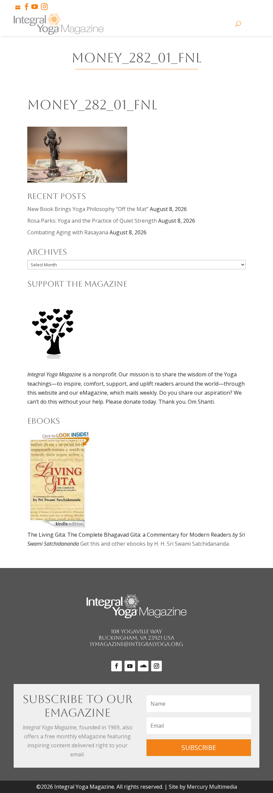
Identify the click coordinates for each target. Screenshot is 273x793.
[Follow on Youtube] (130, 666)
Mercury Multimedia (212, 786)
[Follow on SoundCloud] (143, 666)
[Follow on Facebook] (116, 666)
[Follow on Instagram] (156, 666)
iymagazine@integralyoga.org (136, 644)
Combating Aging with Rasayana (67, 232)
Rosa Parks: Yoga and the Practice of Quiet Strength (92, 220)
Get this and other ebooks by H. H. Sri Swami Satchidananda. (155, 543)
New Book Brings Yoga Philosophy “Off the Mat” (87, 209)
